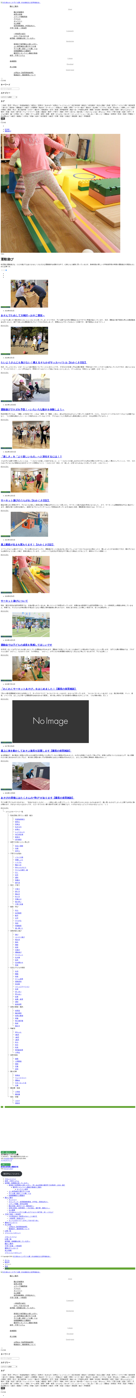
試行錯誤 (18, 839)
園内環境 (18, 1013)
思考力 (17, 824)
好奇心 (17, 829)
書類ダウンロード (11, 1222)
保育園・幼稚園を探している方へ (42, 39)
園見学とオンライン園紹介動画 (25, 53)
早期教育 (18, 926)
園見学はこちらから (11, 1174)
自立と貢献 (19, 846)
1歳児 (17, 1037)
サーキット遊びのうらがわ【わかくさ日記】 (25, 500)
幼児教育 (18, 913)
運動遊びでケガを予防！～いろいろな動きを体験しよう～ (32, 409)
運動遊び (8, 131)
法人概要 (17, 23)
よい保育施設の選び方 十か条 (25, 46)
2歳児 (17, 1040)
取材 (16, 1023)
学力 (16, 910)
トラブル (18, 862)
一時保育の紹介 (20, 34)
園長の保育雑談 (6, 401)
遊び (16, 934)
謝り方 (17, 891)
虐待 (16, 877)
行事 (16, 1085)
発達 (16, 976)
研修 (16, 1018)
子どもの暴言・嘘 (21, 870)
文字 (16, 918)
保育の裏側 (19, 1016)
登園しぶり (19, 860)
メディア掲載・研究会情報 (18, 1204)
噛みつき (18, 865)
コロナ (17, 1101)
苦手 (16, 875)
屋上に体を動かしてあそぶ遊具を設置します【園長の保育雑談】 (36, 750)
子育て (17, 889)
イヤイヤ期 (19, 857)
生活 (16, 971)
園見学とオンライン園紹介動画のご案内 (27, 1187)
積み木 (17, 939)
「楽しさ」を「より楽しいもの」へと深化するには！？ (31, 456)
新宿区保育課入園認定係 (9, 1167)
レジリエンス (20, 832)
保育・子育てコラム (41, 57)
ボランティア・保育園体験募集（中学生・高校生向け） (29, 1202)
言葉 (16, 1066)
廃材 (16, 945)
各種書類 (41, 62)
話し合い (18, 991)
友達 (16, 989)
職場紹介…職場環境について (25, 75)
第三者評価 (19, 1021)
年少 (16, 1042)
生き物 (17, 957)
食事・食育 (19, 999)
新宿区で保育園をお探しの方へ (25, 44)
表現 (16, 1069)
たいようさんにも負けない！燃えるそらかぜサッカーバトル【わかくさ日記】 (44, 362)
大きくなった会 (20, 1083)
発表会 (17, 1075)
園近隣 (17, 1094)
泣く (16, 872)
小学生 (17, 1052)
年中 (16, 1045)
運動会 (17, 1080)
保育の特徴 (18, 14)
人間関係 (18, 1061)
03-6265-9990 (8, 1158)
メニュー (8, 1264)
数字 (16, 915)
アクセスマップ (6, 1160)
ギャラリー (18, 21)
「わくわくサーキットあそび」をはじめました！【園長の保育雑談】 (39, 689)
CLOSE (3, 80)
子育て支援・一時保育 (42, 29)
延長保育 (18, 1004)
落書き (17, 880)
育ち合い (18, 994)
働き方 (17, 1026)
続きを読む (5, 326)
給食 (16, 997)
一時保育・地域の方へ (17, 1218)
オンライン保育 (22, 1189)
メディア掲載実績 (20, 17)
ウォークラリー (20, 1078)
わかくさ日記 (5, 307)
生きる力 (18, 827)
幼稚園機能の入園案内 (22, 51)
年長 (16, 1047)
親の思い (18, 902)
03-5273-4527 (8, 1169)
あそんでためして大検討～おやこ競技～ (23, 315)
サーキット (19, 955)
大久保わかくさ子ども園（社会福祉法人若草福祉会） (32, 1256)
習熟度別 (18, 981)
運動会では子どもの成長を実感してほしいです (26, 645)
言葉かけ (18, 899)
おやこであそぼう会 (21, 36)
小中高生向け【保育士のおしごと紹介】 (23, 1216)
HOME (7, 129)
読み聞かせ (19, 962)
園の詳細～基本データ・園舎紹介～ (21, 1206)
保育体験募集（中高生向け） (25, 26)
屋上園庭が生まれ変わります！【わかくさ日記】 (27, 544)
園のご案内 (41, 7)
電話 (6, 1266)
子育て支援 (19, 904)
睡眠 (16, 974)
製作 (16, 942)
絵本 (16, 960)
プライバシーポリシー (13, 1233)
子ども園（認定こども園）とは (25, 49)
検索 (3, 118)
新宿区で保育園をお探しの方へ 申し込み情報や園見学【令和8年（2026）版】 (37, 1185)
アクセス (17, 19)
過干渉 (17, 883)
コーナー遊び (20, 937)
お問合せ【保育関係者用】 (24, 73)
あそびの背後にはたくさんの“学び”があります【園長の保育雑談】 (37, 797)
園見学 (7, 1262)
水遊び (17, 950)
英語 (16, 923)
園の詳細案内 (19, 12)
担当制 (17, 984)
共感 (16, 848)
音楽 (16, 965)
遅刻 (16, 1002)
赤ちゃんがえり (20, 867)
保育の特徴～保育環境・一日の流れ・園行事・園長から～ (29, 1208)
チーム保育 (19, 979)
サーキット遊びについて (14, 601)
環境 (16, 1064)
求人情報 (42, 68)
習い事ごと (19, 928)
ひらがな (18, 920)
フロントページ (10, 1179)
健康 (16, 1059)
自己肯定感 (19, 834)
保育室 (17, 1010)
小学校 (17, 1092)
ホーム (7, 1260)
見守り (17, 851)
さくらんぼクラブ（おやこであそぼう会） (24, 1220)
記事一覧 (8, 1231)
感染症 (17, 1103)
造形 (16, 947)
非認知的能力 (20, 819)
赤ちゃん (18, 1032)
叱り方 (17, 896)
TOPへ (7, 1268)
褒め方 (17, 894)
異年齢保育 (19, 1050)
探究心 (17, 822)
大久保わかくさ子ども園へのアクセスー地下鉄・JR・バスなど (31, 1212)
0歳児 (17, 1035)
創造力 (17, 837)
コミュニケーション (22, 986)
